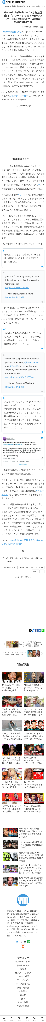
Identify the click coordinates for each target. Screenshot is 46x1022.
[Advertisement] (23, 130)
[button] (42, 570)
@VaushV (14, 366)
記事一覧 (15, 929)
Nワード (22, 195)
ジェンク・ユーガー (19, 95)
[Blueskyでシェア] (33, 630)
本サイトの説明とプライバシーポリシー (23, 932)
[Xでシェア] (30, 630)
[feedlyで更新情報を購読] (28, 941)
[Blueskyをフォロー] (25, 941)
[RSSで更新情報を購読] (23, 946)
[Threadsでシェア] (21, 570)
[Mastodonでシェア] (7, 570)
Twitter (24, 914)
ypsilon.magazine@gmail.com (21, 926)
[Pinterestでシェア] (35, 570)
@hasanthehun (31, 362)
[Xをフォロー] (21, 941)
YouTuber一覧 (27, 929)
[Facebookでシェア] (36, 630)
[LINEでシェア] (43, 630)
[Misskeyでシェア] (14, 570)
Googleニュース (14, 917)
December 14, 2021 (14, 297)
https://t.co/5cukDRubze (17, 287)
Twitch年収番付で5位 (11, 31)
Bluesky (33, 914)
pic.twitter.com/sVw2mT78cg (19, 377)
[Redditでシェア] (24, 570)
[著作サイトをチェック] (17, 941)
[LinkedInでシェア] (38, 570)
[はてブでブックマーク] (39, 630)
